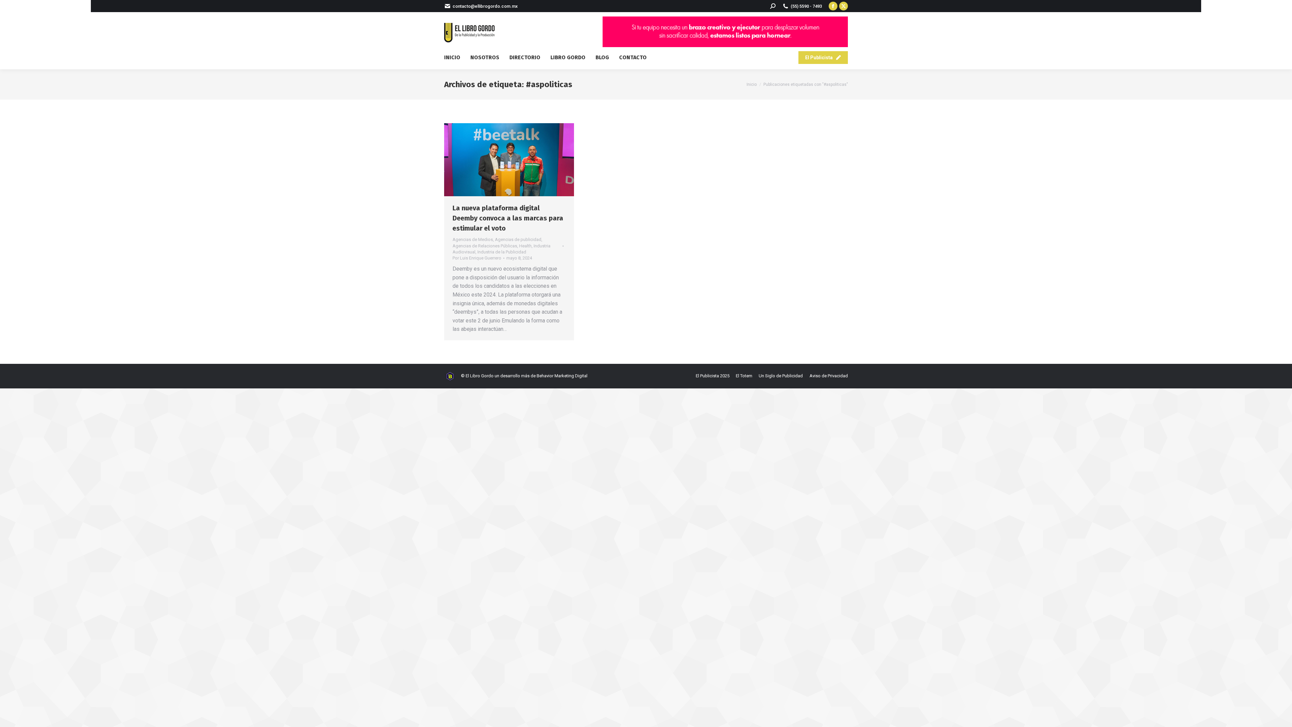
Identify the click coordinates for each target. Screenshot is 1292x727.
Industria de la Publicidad (501, 251)
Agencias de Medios (473, 239)
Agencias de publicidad (518, 239)
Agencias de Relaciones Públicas (485, 245)
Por (477, 258)
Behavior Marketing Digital (562, 375)
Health (525, 245)
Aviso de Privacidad (829, 375)
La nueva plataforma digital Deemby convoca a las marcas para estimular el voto (508, 218)
